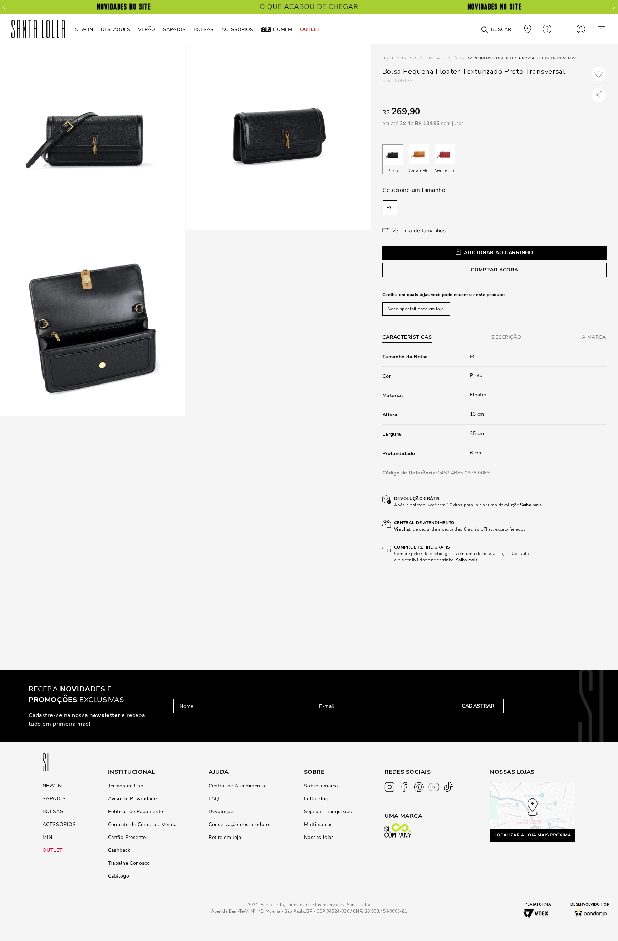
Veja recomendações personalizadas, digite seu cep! (527, 29)
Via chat (402, 529)
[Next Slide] (614, 7)
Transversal (438, 58)
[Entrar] (581, 29)
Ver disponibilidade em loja (416, 309)
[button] (390, 207)
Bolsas (409, 58)
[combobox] (467, 29)
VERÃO (146, 29)
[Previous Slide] (4, 7)
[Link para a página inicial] (388, 58)
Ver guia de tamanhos (419, 230)
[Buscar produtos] (484, 30)
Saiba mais (531, 505)
